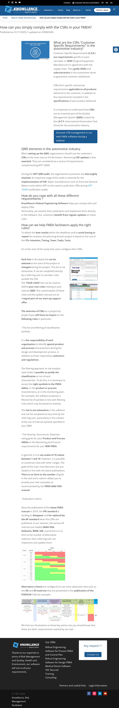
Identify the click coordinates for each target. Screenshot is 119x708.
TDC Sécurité (52, 669)
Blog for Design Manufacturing (23, 18)
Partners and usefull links (72, 685)
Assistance (48, 10)
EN (107, 3)
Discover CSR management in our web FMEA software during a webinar (74, 136)
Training (49, 673)
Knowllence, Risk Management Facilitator (20, 701)
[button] (116, 50)
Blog (68, 10)
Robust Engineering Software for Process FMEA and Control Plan (59, 651)
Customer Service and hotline (86, 3)
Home (5, 18)
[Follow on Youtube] (105, 693)
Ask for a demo (102, 10)
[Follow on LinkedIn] (100, 693)
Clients (60, 10)
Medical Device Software (58, 666)
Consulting (50, 677)
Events (88, 10)
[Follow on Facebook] (89, 693)
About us (76, 10)
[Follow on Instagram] (94, 693)
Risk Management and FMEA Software (23, 10)
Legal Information (98, 685)
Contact (67, 3)
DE (111, 3)
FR (102, 3)
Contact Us (93, 654)
